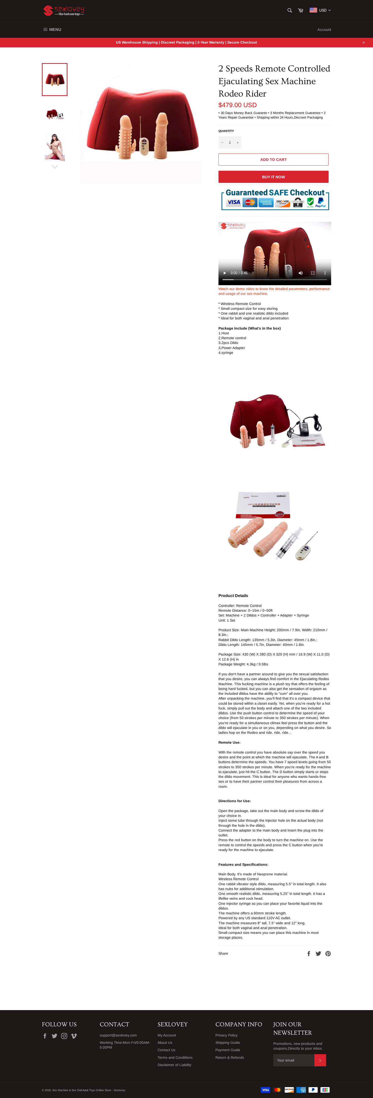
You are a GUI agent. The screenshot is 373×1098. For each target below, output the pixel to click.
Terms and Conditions (175, 1057)
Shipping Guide (227, 1043)
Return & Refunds (229, 1057)
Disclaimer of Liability (174, 1065)
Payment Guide (227, 1050)
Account (324, 29)
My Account (167, 1035)
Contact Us (166, 1050)
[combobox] (320, 10)
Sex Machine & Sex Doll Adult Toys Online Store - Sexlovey (88, 1090)
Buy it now (273, 177)
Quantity (226, 131)
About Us (165, 1043)
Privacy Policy (226, 1035)
